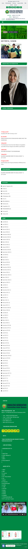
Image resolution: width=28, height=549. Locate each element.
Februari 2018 (5, 368)
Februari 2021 (5, 302)
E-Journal (5, 473)
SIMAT (4, 469)
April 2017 (5, 380)
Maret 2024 (5, 259)
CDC (3, 478)
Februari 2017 (5, 383)
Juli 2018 (4, 360)
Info (3, 198)
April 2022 (5, 287)
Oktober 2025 (5, 239)
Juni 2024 (5, 254)
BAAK (4, 474)
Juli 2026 (4, 221)
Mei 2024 (4, 257)
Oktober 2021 (5, 292)
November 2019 (6, 327)
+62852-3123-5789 (16, 15)
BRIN (4, 457)
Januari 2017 (5, 385)
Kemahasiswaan (6, 483)
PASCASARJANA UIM (7, 497)
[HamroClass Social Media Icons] (3, 431)
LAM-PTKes (5, 453)
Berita (4, 191)
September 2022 (6, 279)
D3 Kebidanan (5, 196)
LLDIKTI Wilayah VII (6, 455)
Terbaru (4, 213)
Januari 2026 (5, 232)
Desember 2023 (6, 267)
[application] (14, 509)
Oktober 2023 (5, 272)
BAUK (4, 490)
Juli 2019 (4, 332)
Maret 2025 (5, 242)
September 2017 (6, 373)
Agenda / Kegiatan (7, 186)
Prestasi (4, 211)
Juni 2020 (5, 315)
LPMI (4, 486)
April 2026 (5, 226)
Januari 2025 (5, 247)
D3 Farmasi (5, 193)
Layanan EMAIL (20, 3)
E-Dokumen (5, 481)
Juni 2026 (5, 224)
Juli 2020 (4, 312)
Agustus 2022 (6, 282)
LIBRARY (5, 495)
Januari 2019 (5, 348)
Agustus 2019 (6, 330)
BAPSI (4, 493)
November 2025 (6, 237)
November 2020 (6, 307)
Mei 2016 (4, 388)
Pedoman (14, 3)
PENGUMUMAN (8, 3)
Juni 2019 (5, 335)
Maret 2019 (5, 343)
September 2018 (6, 355)
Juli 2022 (4, 285)
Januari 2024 (5, 264)
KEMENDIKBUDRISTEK (7, 448)
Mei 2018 (4, 363)
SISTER (4, 488)
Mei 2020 (4, 317)
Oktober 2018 (5, 353)
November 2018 (6, 350)
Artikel (4, 188)
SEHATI (4, 480)
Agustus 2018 (6, 358)
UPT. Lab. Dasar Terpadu (8, 498)
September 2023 (6, 274)
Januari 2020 (5, 322)
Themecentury (18, 545)
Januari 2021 (5, 305)
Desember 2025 (6, 234)
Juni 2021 (5, 295)
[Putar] (3, 514)
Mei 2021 (4, 297)
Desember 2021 (6, 290)
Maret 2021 (5, 300)
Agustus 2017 (6, 375)
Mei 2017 (4, 378)
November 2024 (6, 249)
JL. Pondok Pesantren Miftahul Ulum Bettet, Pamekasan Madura (15, 19)
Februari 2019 (5, 345)
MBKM (4, 492)
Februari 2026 (5, 229)
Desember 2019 (6, 325)
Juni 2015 (5, 390)
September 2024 (6, 252)
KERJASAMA (5, 201)
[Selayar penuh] (24, 514)
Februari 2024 (5, 262)
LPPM (4, 485)
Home (3, 3)
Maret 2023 (5, 277)
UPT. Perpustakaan (7, 476)
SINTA (4, 458)
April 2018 (5, 365)
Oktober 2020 (5, 310)
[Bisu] (22, 514)
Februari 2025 (5, 244)
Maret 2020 (5, 320)
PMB (25, 3)
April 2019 (5, 340)
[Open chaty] (3, 545)
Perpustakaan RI (6, 460)
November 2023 (6, 269)
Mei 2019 (4, 337)
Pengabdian (5, 206)
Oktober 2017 (5, 370)
